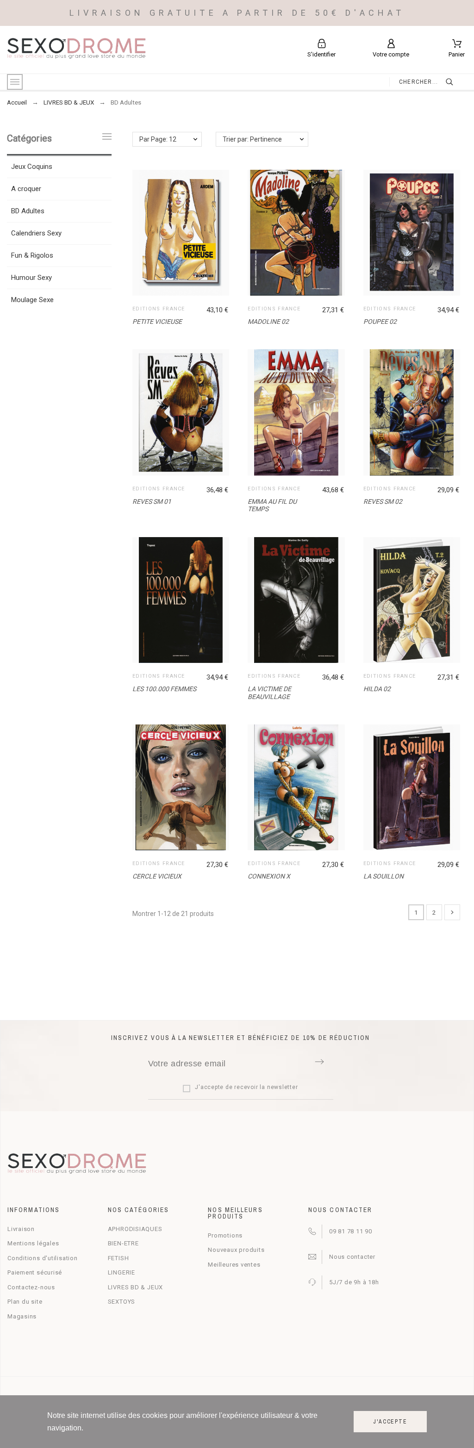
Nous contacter (352, 1256)
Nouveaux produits (236, 1249)
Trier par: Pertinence (252, 139)
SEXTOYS (121, 1301)
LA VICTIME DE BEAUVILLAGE (269, 692)
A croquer (26, 189)
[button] (183, 232)
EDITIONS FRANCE (158, 309)
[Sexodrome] (76, 49)
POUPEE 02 (380, 321)
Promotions (225, 1235)
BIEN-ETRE (123, 1243)
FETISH (118, 1258)
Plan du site (24, 1301)
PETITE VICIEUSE (157, 321)
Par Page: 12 (157, 139)
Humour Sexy (31, 277)
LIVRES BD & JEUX (135, 1287)
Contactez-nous (31, 1287)
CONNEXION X (269, 876)
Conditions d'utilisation (42, 1258)
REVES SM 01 (151, 501)
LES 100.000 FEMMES (164, 689)
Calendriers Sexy (36, 233)
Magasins (22, 1316)
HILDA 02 (377, 689)
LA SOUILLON (383, 876)
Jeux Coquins (31, 166)
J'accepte (390, 1421)
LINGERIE (121, 1272)
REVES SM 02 (382, 501)
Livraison (21, 1228)
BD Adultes (27, 211)
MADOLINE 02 (268, 321)
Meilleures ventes (234, 1264)
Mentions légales (33, 1243)
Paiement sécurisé (34, 1272)
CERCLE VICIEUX (156, 876)
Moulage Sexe (32, 300)
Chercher (455, 82)
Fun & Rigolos (32, 255)
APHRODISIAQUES (135, 1228)
